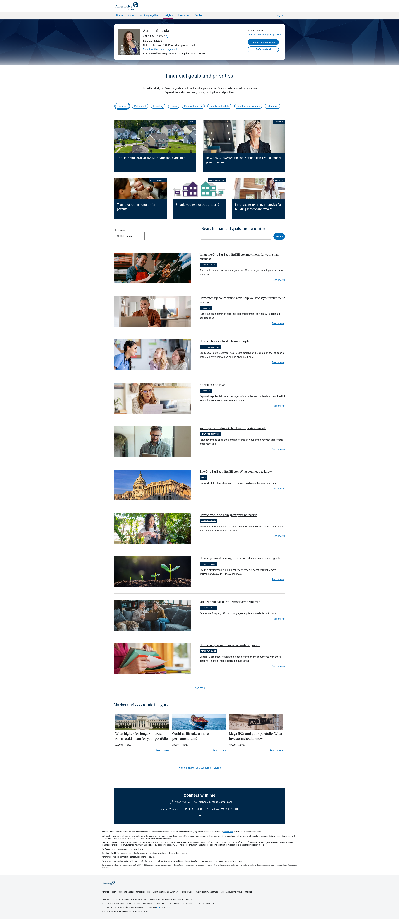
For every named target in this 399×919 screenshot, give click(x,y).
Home (119, 15)
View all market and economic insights (199, 767)
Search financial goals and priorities (234, 229)
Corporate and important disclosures (134, 892)
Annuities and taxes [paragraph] (213, 384)
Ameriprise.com (109, 892)
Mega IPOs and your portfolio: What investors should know (255, 736)
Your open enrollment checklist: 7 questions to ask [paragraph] (233, 428)
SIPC (168, 907)
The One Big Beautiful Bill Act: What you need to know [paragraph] (236, 471)
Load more (199, 688)
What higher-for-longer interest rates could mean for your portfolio (141, 736)
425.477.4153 (255, 30)
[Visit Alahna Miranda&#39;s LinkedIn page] (199, 816)
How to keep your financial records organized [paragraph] (230, 645)
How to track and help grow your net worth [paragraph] (228, 515)
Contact (199, 15)
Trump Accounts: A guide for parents (136, 207)
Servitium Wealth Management (160, 49)
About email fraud (234, 892)
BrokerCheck (228, 832)
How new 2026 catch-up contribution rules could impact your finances (243, 160)
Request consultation (263, 42)
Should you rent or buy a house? (197, 204)
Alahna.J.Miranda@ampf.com (264, 34)
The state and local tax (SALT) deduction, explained (151, 157)
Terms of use (186, 892)
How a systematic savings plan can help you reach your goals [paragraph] (240, 558)
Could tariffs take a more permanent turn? (190, 736)
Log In (279, 15)
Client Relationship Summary (165, 892)
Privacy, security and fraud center (209, 892)
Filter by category (120, 230)
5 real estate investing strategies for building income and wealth (258, 207)
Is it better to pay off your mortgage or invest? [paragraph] (230, 601)
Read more (278, 279)
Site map (248, 892)
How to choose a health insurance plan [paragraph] (225, 341)
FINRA (159, 907)
